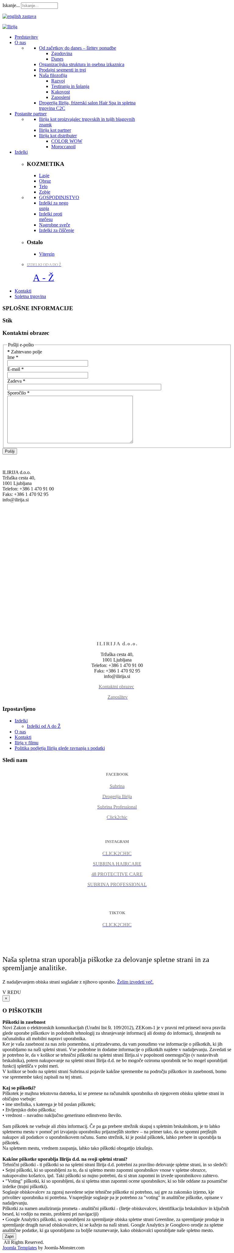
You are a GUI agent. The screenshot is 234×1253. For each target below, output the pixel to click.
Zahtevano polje (24, 351)
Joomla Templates (19, 1247)
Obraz (45, 181)
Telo (43, 186)
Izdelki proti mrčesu (50, 216)
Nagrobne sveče (54, 224)
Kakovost (60, 91)
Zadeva (16, 381)
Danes (57, 58)
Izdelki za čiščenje (56, 230)
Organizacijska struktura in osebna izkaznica (81, 64)
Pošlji (10, 451)
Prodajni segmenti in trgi (62, 69)
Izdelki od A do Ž (44, 726)
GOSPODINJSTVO (59, 197)
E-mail (15, 369)
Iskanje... (11, 5)
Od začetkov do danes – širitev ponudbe (77, 48)
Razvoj (58, 80)
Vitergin (47, 254)
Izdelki (21, 720)
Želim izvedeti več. (135, 981)
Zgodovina (61, 53)
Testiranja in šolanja (70, 86)
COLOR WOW (66, 141)
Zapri (9, 1236)
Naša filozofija (53, 75)
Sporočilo (18, 392)
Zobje (44, 192)
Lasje (44, 175)
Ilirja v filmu (26, 742)
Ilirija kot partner (55, 130)
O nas (20, 731)
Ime (12, 357)
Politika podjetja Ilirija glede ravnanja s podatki (60, 748)
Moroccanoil (63, 146)
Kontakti (23, 737)
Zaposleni (60, 97)
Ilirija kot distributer (58, 135)
